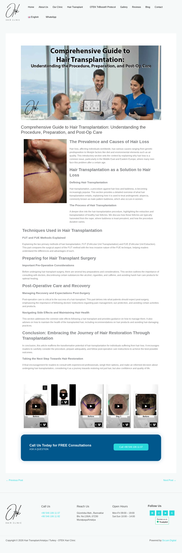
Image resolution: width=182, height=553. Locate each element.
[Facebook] (152, 513)
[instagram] (158, 513)
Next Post (169, 480)
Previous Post (14, 480)
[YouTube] (165, 513)
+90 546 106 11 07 (50, 513)
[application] (84, 7)
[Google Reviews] (171, 513)
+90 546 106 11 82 (50, 516)
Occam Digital (169, 540)
